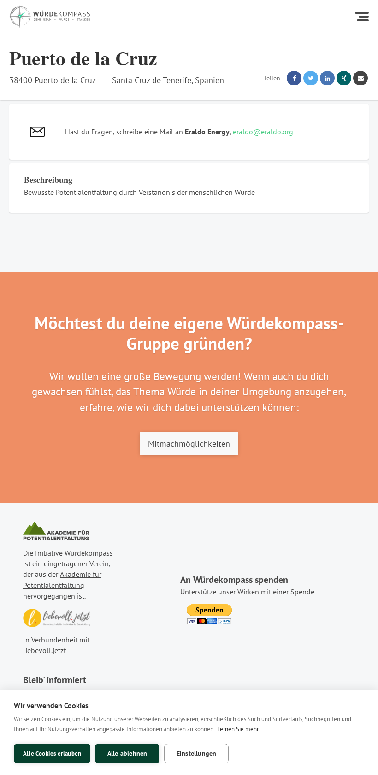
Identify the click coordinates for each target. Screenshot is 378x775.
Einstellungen (197, 753)
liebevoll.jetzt (44, 650)
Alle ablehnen (127, 753)
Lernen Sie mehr (238, 729)
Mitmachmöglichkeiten (189, 443)
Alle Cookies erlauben (52, 753)
